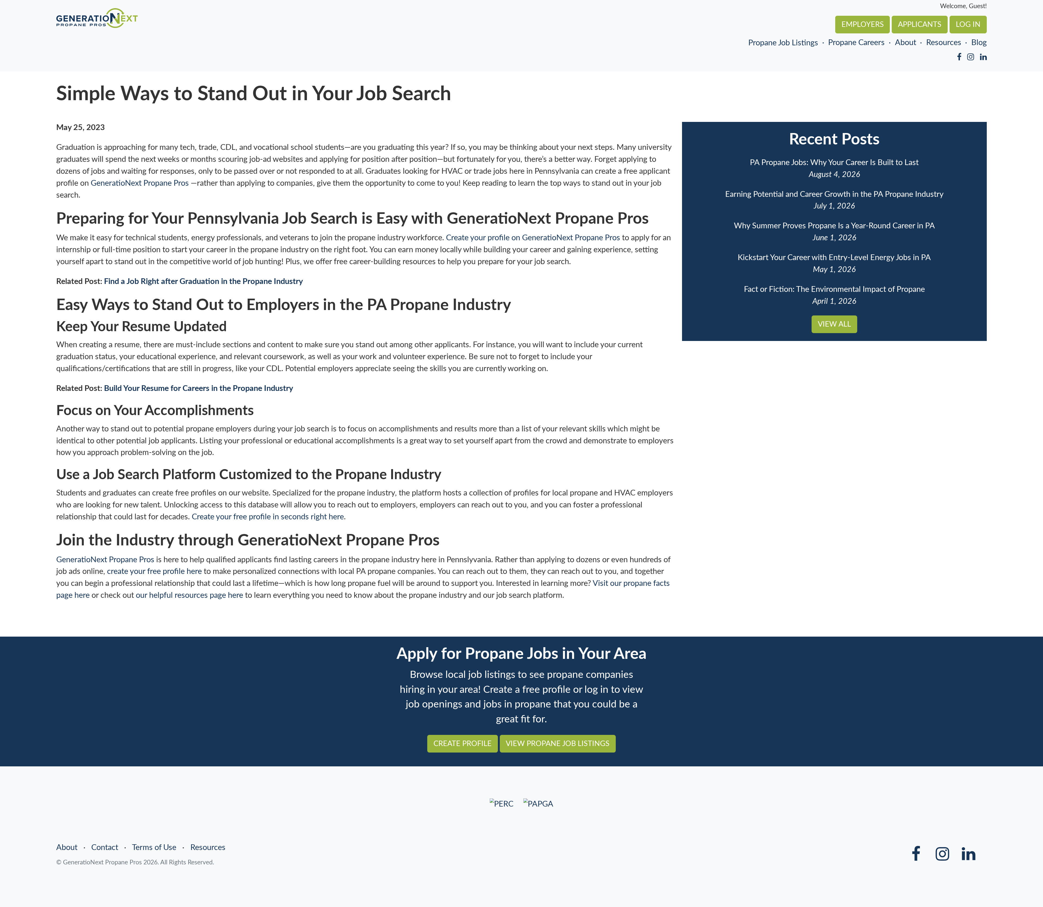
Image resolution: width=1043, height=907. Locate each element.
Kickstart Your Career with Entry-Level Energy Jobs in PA (834, 258)
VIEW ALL (834, 324)
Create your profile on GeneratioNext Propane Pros (533, 238)
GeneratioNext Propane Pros (140, 183)
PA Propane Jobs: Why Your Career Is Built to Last (834, 163)
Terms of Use (154, 847)
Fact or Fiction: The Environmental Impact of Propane (834, 289)
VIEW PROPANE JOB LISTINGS (558, 743)
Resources (943, 43)
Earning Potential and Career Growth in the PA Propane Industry (834, 194)
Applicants (919, 24)
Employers (862, 24)
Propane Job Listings (783, 43)
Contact (104, 847)
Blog (979, 43)
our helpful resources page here (189, 595)
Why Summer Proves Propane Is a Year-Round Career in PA (834, 226)
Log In (968, 24)
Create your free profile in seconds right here (268, 517)
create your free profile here (154, 571)
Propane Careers (856, 43)
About (905, 43)
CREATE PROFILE (462, 743)
